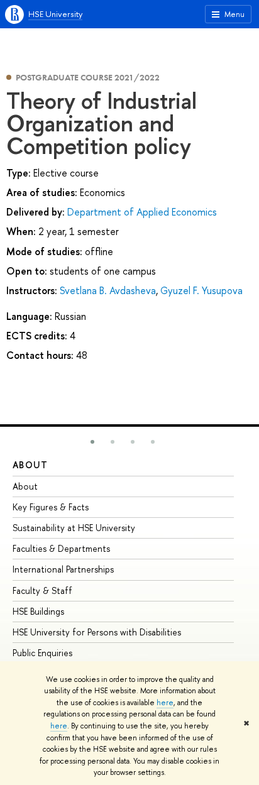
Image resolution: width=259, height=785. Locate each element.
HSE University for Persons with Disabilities (97, 632)
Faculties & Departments (61, 548)
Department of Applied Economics (142, 212)
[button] (92, 441)
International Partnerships (63, 569)
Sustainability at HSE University (74, 528)
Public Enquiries (42, 653)
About (30, 465)
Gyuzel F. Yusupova (201, 290)
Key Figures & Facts (51, 507)
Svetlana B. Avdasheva (108, 290)
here (165, 703)
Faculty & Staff (42, 590)
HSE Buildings (38, 611)
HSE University (55, 13)
